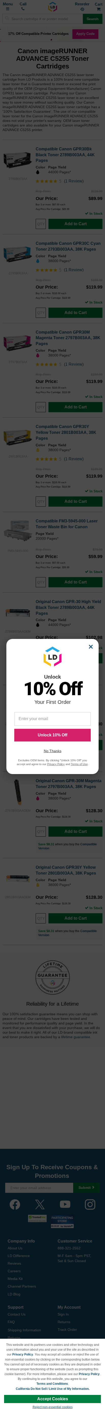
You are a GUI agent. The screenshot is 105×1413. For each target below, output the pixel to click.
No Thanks (52, 751)
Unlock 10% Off (52, 735)
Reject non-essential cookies (53, 1407)
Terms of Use (79, 764)
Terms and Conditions (52, 1384)
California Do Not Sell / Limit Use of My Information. (52, 1389)
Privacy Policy (22, 1354)
